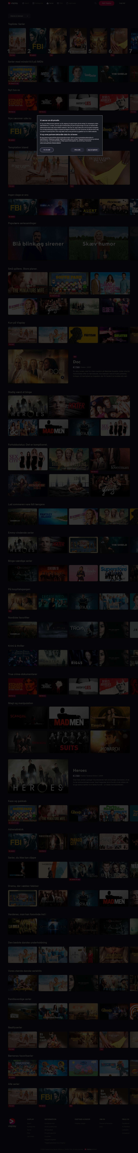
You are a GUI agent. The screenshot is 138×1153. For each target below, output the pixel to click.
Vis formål (46, 149)
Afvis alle (77, 149)
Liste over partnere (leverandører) (50, 143)
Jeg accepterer (93, 149)
